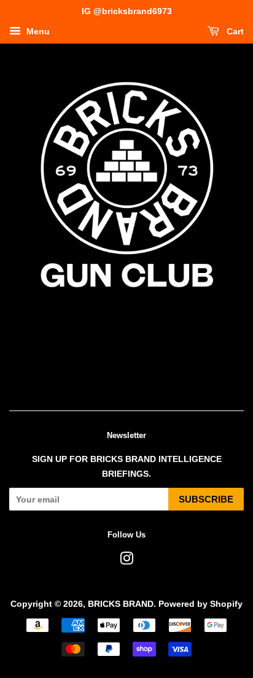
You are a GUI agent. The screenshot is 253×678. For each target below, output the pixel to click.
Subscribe (206, 499)
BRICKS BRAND (121, 604)
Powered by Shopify (200, 604)
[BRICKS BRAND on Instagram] (126, 561)
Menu (37, 31)
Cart (234, 31)
